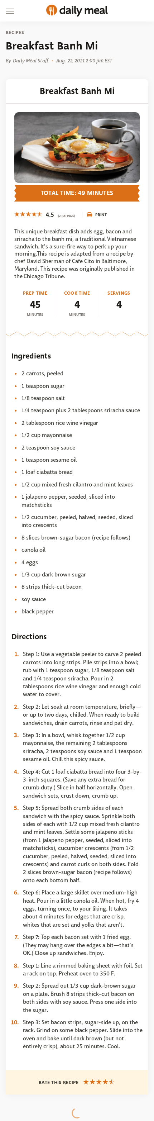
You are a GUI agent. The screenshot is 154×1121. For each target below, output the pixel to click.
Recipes (15, 32)
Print (101, 215)
